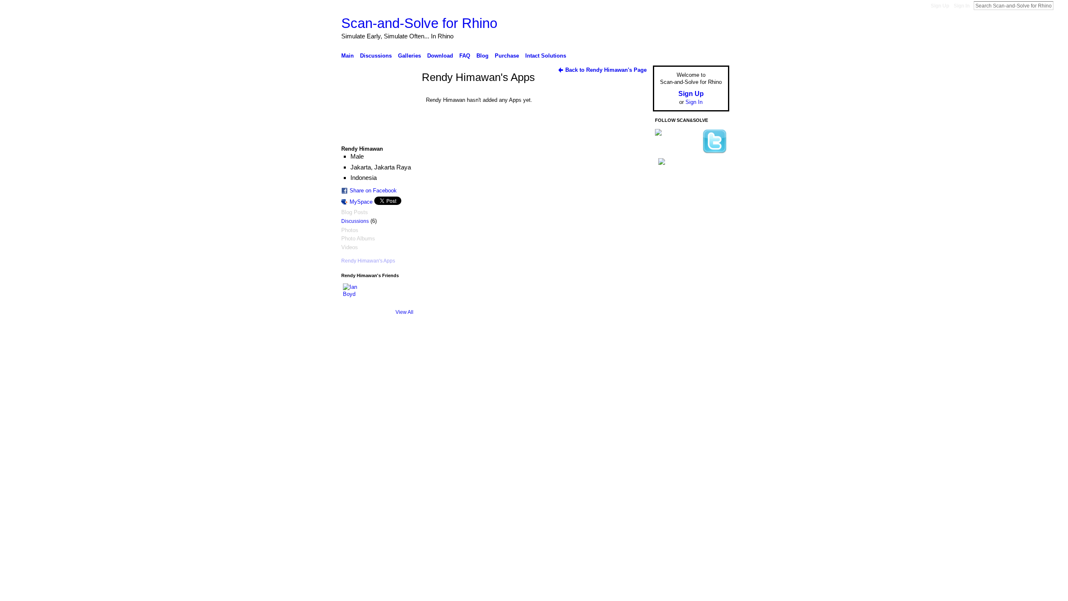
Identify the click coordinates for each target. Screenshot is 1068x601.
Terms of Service (710, 352)
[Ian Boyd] (353, 293)
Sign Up (940, 6)
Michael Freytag (404, 352)
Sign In (962, 6)
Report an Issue (667, 352)
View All (404, 312)
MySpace (361, 202)
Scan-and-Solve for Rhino (419, 23)
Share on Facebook (373, 190)
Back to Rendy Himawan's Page (606, 70)
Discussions (355, 221)
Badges (634, 352)
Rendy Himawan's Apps (368, 261)
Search (1060, 5)
